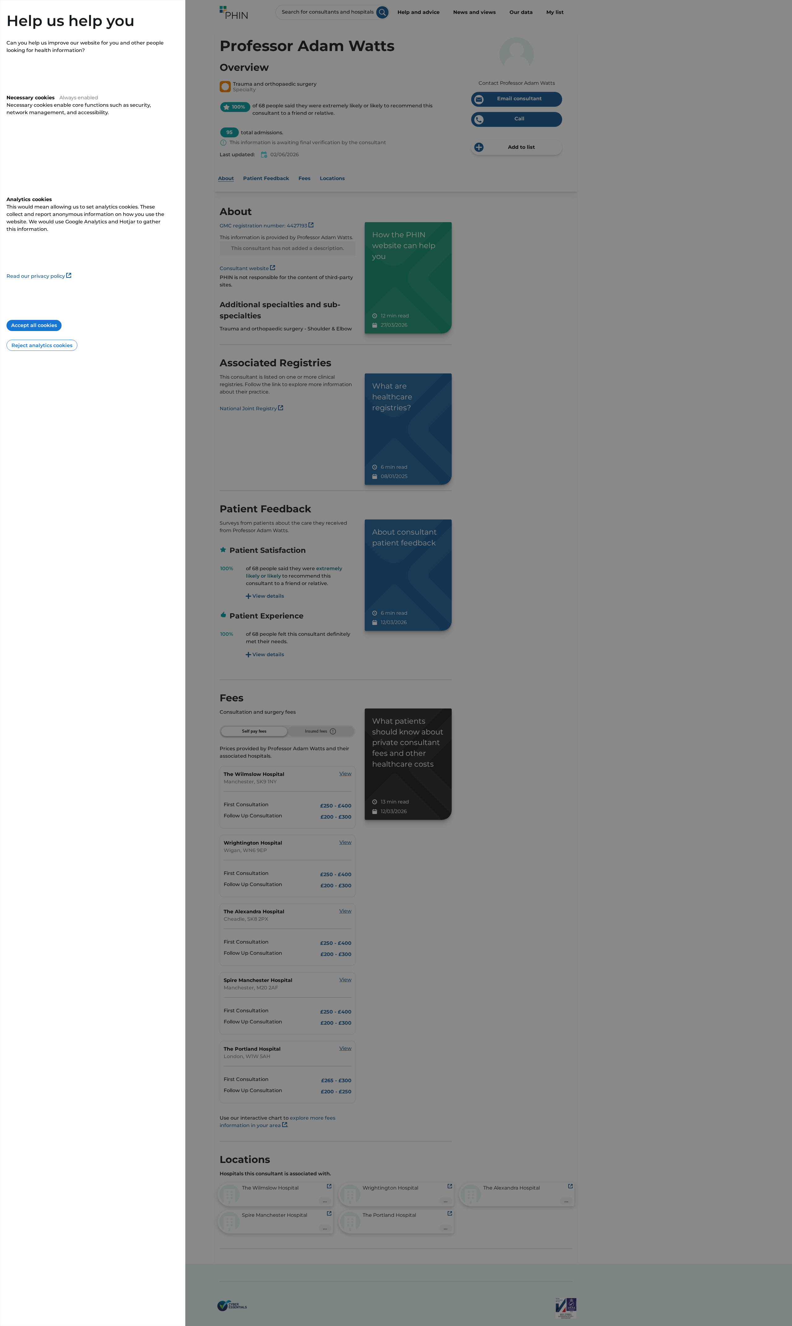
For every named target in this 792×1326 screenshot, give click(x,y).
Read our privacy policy (35, 276)
